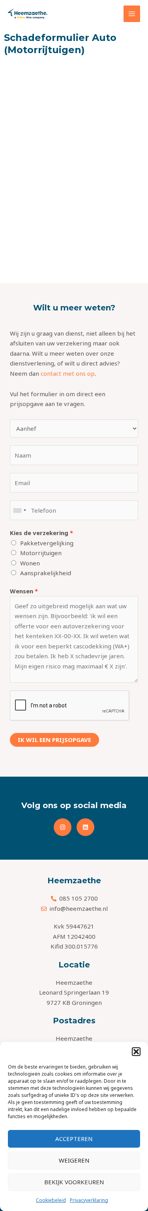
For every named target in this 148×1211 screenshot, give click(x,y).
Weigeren (74, 1160)
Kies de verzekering (41, 533)
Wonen (30, 563)
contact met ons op (68, 373)
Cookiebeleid (51, 1200)
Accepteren (74, 1139)
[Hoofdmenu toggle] (132, 14)
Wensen (24, 591)
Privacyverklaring (89, 1200)
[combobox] (19, 510)
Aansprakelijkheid (45, 573)
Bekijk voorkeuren (74, 1182)
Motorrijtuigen (41, 553)
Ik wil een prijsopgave (54, 740)
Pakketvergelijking (46, 543)
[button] (136, 1052)
